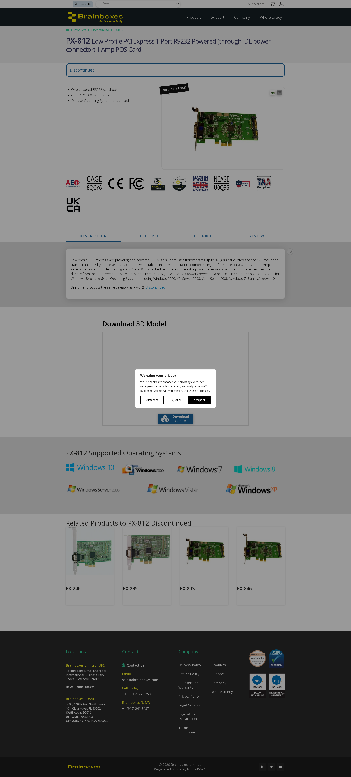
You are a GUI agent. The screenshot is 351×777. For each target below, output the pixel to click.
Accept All (199, 400)
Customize (152, 400)
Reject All (176, 400)
